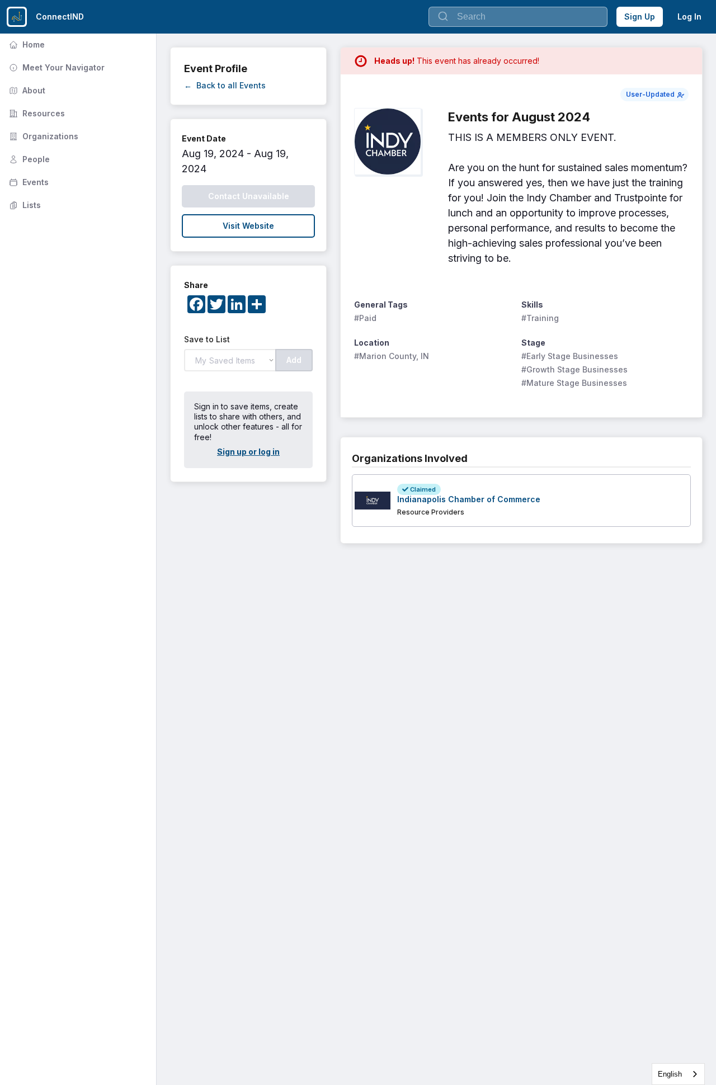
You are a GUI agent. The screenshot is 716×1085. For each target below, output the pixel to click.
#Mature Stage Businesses (574, 383)
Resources (36, 113)
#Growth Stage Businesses (574, 369)
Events (28, 182)
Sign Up (639, 16)
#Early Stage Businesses (569, 356)
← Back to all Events (225, 85)
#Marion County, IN (391, 356)
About (26, 90)
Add (294, 360)
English (670, 1074)
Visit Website (248, 225)
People (28, 159)
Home (26, 44)
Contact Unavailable (248, 196)
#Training (540, 318)
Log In (689, 16)
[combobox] (678, 1074)
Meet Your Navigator (56, 67)
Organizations (42, 136)
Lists (24, 205)
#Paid (365, 318)
